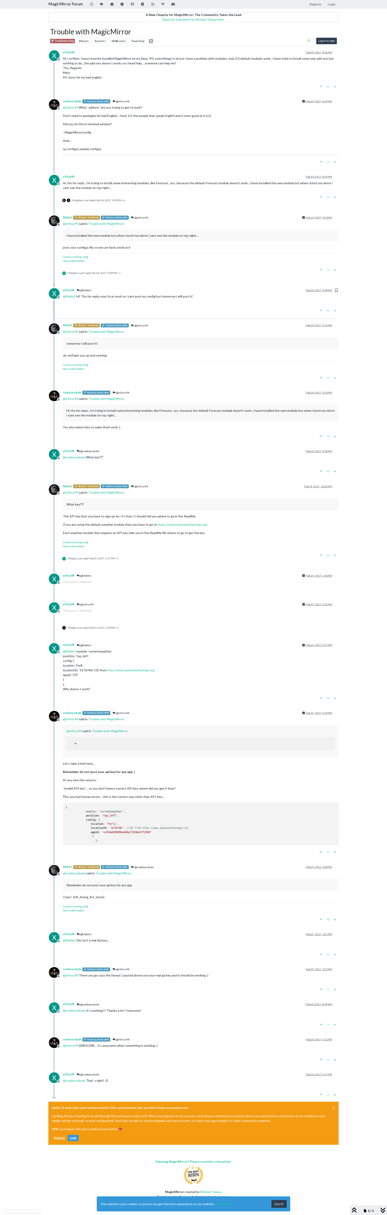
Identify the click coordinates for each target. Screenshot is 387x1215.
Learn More (223, 1204)
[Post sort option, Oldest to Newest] (309, 41)
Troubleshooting (64, 40)
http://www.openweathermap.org (131, 670)
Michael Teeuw (210, 1192)
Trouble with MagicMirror (106, 223)
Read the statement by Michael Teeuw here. (193, 19)
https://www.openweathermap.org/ (182, 524)
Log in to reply (326, 40)
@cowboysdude (89, 451)
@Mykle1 (85, 290)
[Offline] (56, 104)
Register (59, 1138)
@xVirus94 (122, 101)
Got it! (279, 1204)
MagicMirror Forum (65, 4)
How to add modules (74, 261)
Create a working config (75, 256)
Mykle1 (67, 217)
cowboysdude (72, 101)
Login (73, 1138)
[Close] (333, 1108)
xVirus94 (68, 52)
